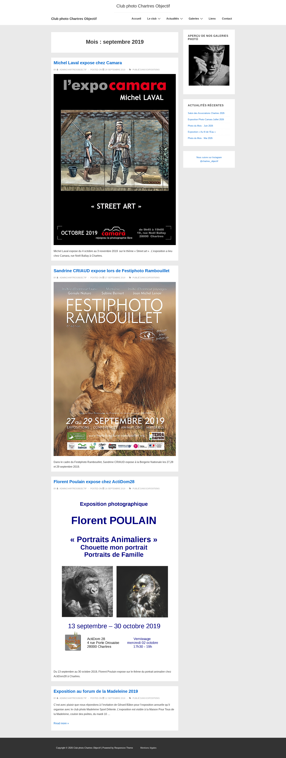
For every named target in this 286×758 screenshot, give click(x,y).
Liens (212, 18)
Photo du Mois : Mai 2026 (200, 138)
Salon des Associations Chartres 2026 (206, 113)
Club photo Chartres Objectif (74, 19)
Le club (152, 18)
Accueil (136, 18)
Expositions (153, 70)
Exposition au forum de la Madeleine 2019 (96, 691)
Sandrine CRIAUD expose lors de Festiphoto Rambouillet (111, 270)
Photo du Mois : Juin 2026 (200, 126)
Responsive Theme (123, 748)
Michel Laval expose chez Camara (88, 62)
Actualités (172, 18)
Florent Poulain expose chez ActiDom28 (94, 481)
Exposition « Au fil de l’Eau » (202, 132)
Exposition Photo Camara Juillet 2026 (206, 119)
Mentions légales (148, 748)
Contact (227, 18)
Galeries (194, 18)
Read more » (61, 723)
